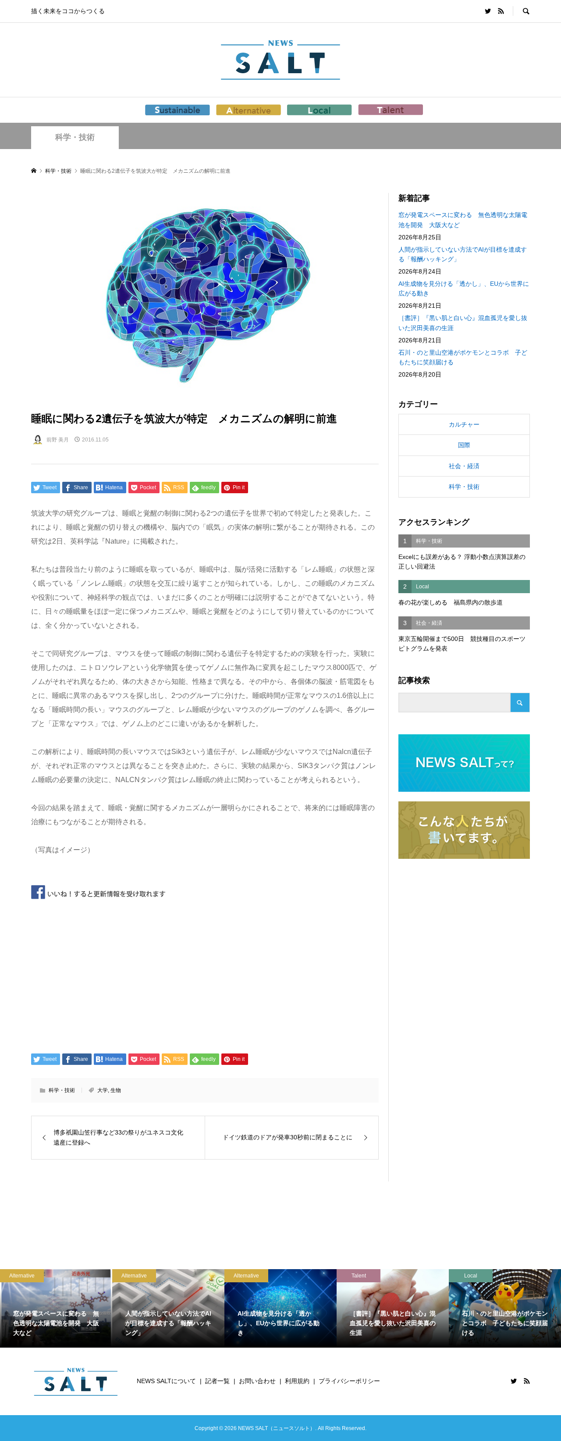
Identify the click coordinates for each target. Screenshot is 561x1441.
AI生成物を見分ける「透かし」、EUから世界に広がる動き (463, 288)
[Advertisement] (205, 974)
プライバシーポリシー (349, 1380)
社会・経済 (464, 466)
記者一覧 (217, 1380)
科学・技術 (75, 137)
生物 (115, 1090)
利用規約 (297, 1380)
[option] (63, 1308)
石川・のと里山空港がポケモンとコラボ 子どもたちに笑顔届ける (462, 357)
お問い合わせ (257, 1380)
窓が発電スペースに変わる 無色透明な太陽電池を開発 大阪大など (462, 219)
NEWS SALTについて (166, 1380)
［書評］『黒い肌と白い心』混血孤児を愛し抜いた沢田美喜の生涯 (462, 322)
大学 (102, 1090)
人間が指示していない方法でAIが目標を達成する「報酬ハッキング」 (462, 254)
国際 (464, 444)
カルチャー (464, 424)
